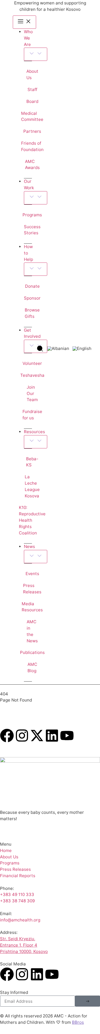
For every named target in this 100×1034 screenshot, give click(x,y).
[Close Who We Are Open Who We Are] (35, 54)
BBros (78, 1022)
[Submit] (87, 1001)
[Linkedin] (52, 735)
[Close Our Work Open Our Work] (35, 197)
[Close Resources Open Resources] (35, 441)
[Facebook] (7, 735)
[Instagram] (22, 735)
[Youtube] (67, 735)
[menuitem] (58, 348)
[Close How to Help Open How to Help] (35, 269)
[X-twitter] (37, 735)
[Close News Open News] (35, 556)
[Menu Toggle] (24, 22)
